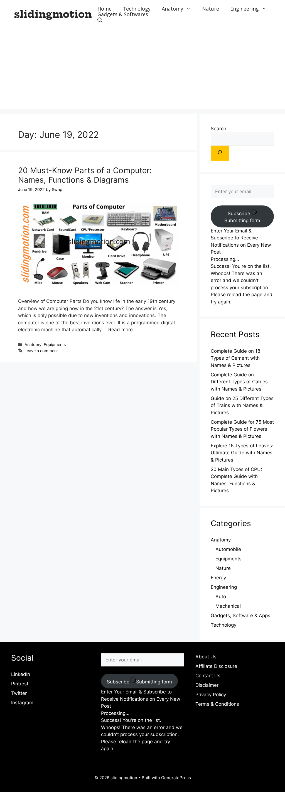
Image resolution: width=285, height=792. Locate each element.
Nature (210, 8)
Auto (220, 596)
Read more (120, 329)
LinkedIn (20, 674)
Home (104, 8)
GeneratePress (176, 777)
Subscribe (242, 217)
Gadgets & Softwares (122, 14)
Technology (137, 8)
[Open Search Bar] (100, 20)
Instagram (22, 702)
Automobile (228, 549)
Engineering (244, 8)
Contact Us (207, 675)
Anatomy (172, 8)
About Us (206, 656)
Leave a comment (41, 350)
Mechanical (228, 606)
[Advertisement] (142, 70)
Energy (218, 577)
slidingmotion (53, 14)
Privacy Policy (210, 694)
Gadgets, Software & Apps (240, 615)
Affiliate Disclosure (216, 666)
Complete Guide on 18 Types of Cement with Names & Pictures (235, 358)
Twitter (19, 693)
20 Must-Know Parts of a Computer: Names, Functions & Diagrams (85, 175)
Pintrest (19, 683)
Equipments (55, 344)
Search (218, 128)
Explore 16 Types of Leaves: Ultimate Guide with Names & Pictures (242, 453)
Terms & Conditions (217, 704)
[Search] (220, 153)
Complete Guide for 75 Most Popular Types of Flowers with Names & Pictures (242, 429)
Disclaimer (206, 685)
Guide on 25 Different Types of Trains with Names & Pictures (242, 405)
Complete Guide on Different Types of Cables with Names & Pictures (239, 382)
